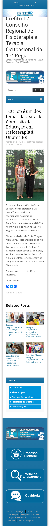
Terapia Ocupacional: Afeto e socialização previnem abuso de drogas (14, 329)
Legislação (19, 511)
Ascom (18, 142)
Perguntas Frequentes (17, 517)
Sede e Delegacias (26, 520)
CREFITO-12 (32, 511)
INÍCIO (9, 511)
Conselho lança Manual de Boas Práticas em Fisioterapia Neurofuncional (13, 360)
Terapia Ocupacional (30, 514)
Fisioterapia (12, 514)
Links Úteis (35, 517)
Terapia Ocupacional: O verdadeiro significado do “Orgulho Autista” (34, 332)
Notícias (9, 145)
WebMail (11, 520)
